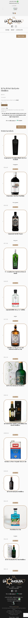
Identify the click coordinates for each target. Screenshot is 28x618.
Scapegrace (15, 164)
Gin (7, 108)
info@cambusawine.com (14, 3)
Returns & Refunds (14, 588)
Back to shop (21, 36)
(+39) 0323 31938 (12, 1)
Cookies (17, 617)
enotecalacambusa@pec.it (12, 599)
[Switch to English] (15, 8)
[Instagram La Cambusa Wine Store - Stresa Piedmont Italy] (16, 26)
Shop (12, 30)
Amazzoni (15, 240)
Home (7, 30)
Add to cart (4, 105)
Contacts (19, 30)
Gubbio (15, 316)
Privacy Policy (12, 617)
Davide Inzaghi (16, 606)
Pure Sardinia (15, 202)
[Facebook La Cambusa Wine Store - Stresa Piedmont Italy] (12, 26)
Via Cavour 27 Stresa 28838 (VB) (14, 600)
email (17, 100)
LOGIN (14, 5)
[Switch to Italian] (15, 9)
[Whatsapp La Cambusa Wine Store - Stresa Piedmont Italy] (18, 1)
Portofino (15, 536)
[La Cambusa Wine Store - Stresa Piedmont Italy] (14, 20)
